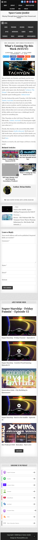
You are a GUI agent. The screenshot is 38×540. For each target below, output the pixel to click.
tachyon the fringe (14, 200)
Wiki (19, 9)
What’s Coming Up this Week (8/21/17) (19, 47)
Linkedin (20, 59)
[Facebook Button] (25, 2)
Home (5, 43)
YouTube (10, 100)
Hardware (21, 36)
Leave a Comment (27, 52)
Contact (13, 5)
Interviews (15, 32)
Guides (23, 32)
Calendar (12, 9)
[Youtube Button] (27, 2)
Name (4, 265)
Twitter (7, 56)
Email (4, 272)
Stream (20, 5)
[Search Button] (35, 2)
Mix (26, 59)
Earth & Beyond (19, 131)
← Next (16, 207)
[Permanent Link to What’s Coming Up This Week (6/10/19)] (10, 154)
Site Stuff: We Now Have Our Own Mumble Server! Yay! (27, 157)
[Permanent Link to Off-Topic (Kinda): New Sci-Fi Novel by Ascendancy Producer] (10, 169)
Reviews (22, 27)
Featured (5, 36)
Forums (26, 9)
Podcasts (30, 27)
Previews (13, 27)
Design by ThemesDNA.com (19, 538)
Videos (31, 32)
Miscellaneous (31, 36)
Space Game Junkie (19, 12)
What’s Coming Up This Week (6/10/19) (10, 160)
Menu (5, 2)
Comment (6, 241)
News (6, 27)
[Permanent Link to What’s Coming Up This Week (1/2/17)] (27, 167)
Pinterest (21, 56)
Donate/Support (30, 5)
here (6, 138)
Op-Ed (6, 32)
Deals (12, 36)
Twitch (4, 100)
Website (4, 280)
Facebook (14, 56)
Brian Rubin (10, 52)
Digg (14, 59)
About (5, 5)
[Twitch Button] (30, 2)
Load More (19, 451)
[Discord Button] (33, 2)
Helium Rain (25, 94)
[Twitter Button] (22, 2)
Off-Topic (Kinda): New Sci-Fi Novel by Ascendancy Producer (10, 179)
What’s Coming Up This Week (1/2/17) (28, 174)
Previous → (17, 215)
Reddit (28, 56)
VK (33, 56)
